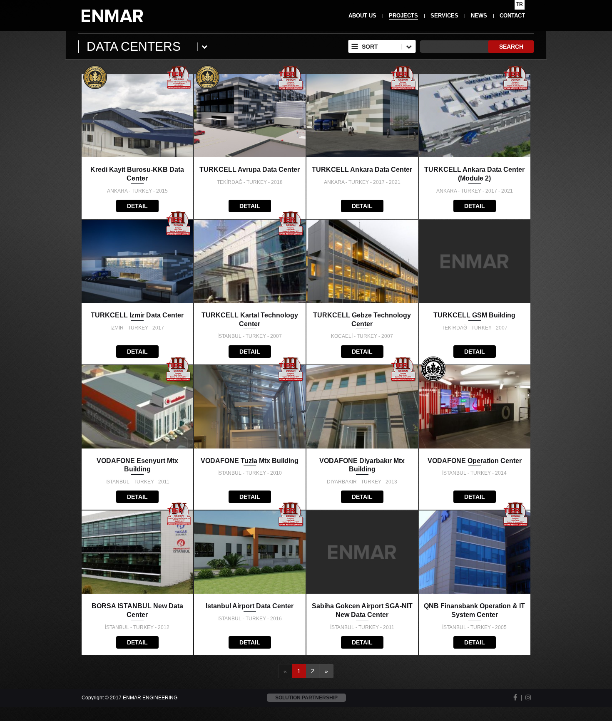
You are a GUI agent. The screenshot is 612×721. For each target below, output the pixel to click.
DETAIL (137, 206)
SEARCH (511, 46)
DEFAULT (379, 101)
